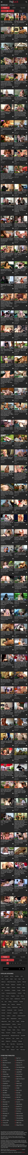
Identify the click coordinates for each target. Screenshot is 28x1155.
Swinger (3, 1044)
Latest (13, 7)
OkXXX (2, 25)
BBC (23, 979)
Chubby (18, 987)
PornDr (15, 383)
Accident (6, 976)
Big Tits (19, 981)
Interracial (9, 1013)
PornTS (18, 1102)
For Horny (18, 1111)
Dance (2, 996)
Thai (2, 1046)
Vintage (3, 1049)
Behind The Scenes (11, 981)
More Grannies (6, 1095)
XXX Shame (19, 1104)
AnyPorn (16, 41)
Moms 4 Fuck (19, 1113)
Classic (23, 987)
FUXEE (17, 1088)
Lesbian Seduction (21, 1015)
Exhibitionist (17, 998)
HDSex (15, 463)
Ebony (22, 996)
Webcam (13, 1049)
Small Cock (8, 1038)
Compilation (7, 990)
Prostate (9, 1029)
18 (2, 976)
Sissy (2, 1038)
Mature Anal (4, 1021)
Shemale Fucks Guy (15, 1035)
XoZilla (2, 289)
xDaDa (17, 1081)
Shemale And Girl (5, 1035)
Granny (8, 1007)
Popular (5, 7)
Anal (22, 976)
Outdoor (14, 1024)
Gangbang (3, 1004)
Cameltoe (19, 984)
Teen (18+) (12, 1044)
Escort (7, 998)
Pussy (18, 1029)
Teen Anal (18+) (20, 1044)
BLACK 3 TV (19, 1106)
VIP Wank (5, 1090)
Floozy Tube (19, 1069)
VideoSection (3, 543)
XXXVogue (3, 418)
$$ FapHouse (17, 291)
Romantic (8, 1032)
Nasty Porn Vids (6, 1069)
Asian (11, 979)
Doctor (7, 996)
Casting (3, 987)
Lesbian (14, 1015)
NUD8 (4, 1118)
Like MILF (5, 1092)
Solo (13, 1038)
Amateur (17, 976)
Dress (18, 996)
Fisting (9, 1001)
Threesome (7, 1046)
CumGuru (5, 1060)
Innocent (3, 1013)
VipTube (16, 25)
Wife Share (22, 1049)
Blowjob (7, 984)
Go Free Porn (19, 1074)
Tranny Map (5, 1067)
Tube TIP (5, 1058)
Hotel (15, 1010)
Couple (23, 990)
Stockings (14, 1041)
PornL (2, 894)
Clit (2, 990)
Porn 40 (4, 1078)
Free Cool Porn (6, 1081)
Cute (24, 993)
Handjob (3, 1010)
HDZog (2, 369)
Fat (2, 1001)
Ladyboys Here (19, 1099)
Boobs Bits (5, 1108)
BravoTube (16, 177)
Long (20, 11)
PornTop (16, 431)
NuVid (2, 323)
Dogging (13, 996)
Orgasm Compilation (5, 1024)
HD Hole (4, 1072)
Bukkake (13, 984)
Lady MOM (18, 1072)
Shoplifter (23, 1035)
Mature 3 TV (19, 1065)
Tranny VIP (5, 1122)
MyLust (15, 495)
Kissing (3, 1015)
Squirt (2, 1041)
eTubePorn (5, 1083)
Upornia (16, 542)
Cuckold (19, 993)
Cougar (18, 990)
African (11, 976)
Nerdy (18, 1021)
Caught (8, 987)
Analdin (2, 273)
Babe (19, 979)
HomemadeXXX (17, 447)
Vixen (8, 1049)
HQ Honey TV (6, 1113)
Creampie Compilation (11, 993)
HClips (2, 195)
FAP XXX (18, 1097)
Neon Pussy (19, 1076)
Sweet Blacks (6, 1125)
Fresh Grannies (19, 1120)
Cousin (2, 993)
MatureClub (16, 591)
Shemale (19, 1032)
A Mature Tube (6, 1076)
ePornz (4, 1065)
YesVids (2, 70)
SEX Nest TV (6, 1088)
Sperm (17, 1038)
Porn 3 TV (5, 1111)
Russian (14, 1032)
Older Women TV (20, 1060)
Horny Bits (5, 1104)
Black (2, 984)
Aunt (16, 979)
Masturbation (14, 1018)
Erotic (2, 998)
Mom (13, 1021)
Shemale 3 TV (6, 1102)
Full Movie (15, 1001)
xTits (15, 274)
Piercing (10, 1027)
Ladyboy (8, 1015)
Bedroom (3, 981)
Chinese (13, 987)
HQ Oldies (5, 1115)
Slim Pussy (19, 1095)
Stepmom (8, 1041)
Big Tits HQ (19, 1090)
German (13, 1004)
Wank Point (19, 1083)
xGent (4, 1099)
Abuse (23, 1152)
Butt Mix (18, 1092)
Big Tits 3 (18, 1058)
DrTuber (2, 446)
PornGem (3, 39)
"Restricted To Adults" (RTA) (16, 1149)
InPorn (2, 55)
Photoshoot (4, 1027)
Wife (18, 1049)
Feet (6, 1001)
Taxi (8, 1044)
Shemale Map (19, 1118)
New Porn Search (7, 1062)
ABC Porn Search (20, 1078)
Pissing (15, 1027)
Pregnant (3, 1029)
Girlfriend (19, 1004)
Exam (11, 998)
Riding (2, 1032)
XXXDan (2, 308)
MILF (10, 1021)
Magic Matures (19, 1125)
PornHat (16, 71)
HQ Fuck (14, 1)
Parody (19, 1024)
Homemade (9, 1010)
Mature (19, 1018)
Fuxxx (2, 574)
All (7, 11)
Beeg (2, 101)
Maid (8, 1018)
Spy (22, 1038)
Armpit (6, 979)
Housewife (20, 1010)
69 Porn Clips (6, 1120)
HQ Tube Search (6, 1097)
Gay (9, 1004)
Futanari (21, 1001)
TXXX (15, 257)
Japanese (15, 1013)
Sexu (2, 760)
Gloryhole (3, 1007)
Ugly (13, 1046)
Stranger (20, 1041)
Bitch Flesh (19, 1108)
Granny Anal (14, 1007)
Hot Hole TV (19, 1062)
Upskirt (21, 1046)
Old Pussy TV (6, 1106)
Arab (2, 979)
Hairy (20, 1007)
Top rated (22, 7)
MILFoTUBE (19, 1085)
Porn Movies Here (20, 1067)
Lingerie (3, 1018)
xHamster (16, 54)
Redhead (23, 1029)
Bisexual (24, 981)
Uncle (17, 1046)
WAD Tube (18, 1122)
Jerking (20, 1013)
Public (14, 1029)
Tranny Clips (6, 1074)
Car (23, 984)
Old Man (23, 1021)
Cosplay (13, 990)
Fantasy (23, 998)
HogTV (15, 118)
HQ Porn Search (6, 1085)
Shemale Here (19, 1115)
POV (20, 1027)
